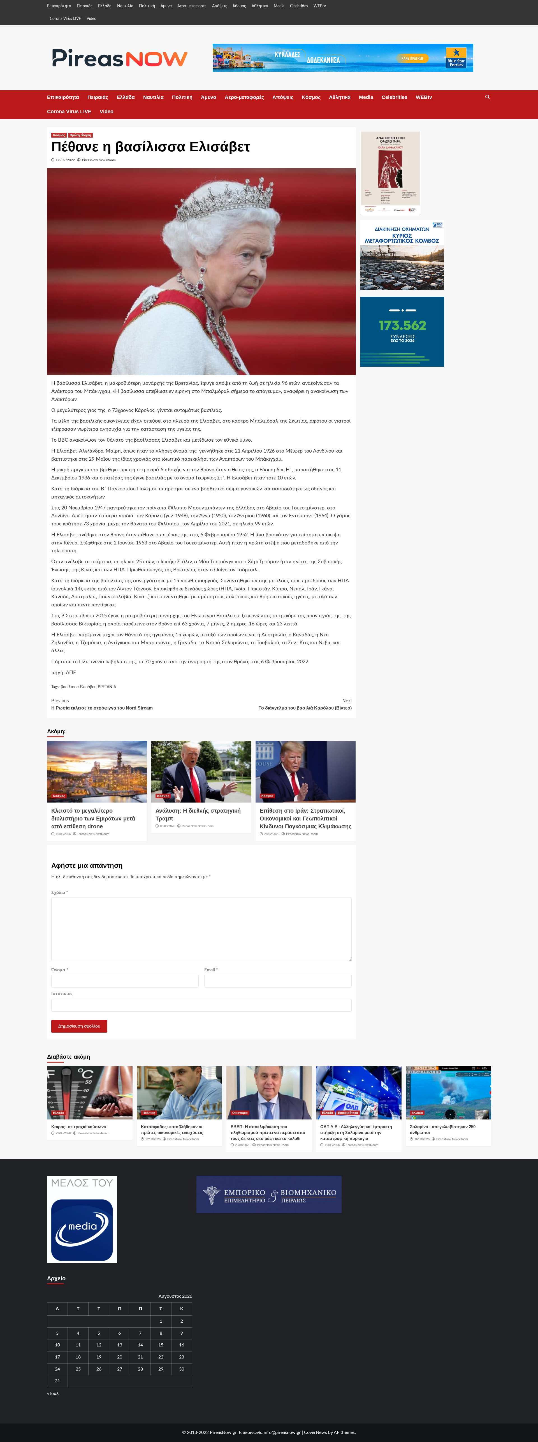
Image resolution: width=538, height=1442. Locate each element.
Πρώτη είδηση (80, 135)
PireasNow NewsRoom (99, 160)
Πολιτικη (149, 1112)
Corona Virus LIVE (65, 19)
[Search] (487, 97)
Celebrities (299, 6)
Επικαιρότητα (59, 6)
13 (119, 1345)
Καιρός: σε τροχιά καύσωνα (78, 1126)
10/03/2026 (63, 834)
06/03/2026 (167, 826)
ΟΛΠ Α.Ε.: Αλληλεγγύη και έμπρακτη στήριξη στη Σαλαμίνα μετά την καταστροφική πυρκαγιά (356, 1132)
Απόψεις (219, 6)
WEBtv (320, 6)
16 (181, 1345)
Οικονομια (240, 1112)
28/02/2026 (271, 834)
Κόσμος (239, 6)
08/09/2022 (65, 160)
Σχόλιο (59, 892)
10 (57, 1345)
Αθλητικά (260, 6)
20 (119, 1357)
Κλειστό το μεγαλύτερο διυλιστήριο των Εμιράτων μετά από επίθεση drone (93, 818)
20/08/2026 (242, 1145)
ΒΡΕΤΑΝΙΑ (107, 687)
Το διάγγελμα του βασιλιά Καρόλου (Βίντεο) (305, 704)
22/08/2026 (63, 1133)
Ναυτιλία (125, 6)
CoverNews (315, 1432)
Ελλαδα (58, 1112)
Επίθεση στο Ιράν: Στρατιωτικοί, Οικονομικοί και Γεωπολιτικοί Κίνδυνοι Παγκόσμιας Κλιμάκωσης (305, 818)
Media (279, 6)
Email (211, 970)
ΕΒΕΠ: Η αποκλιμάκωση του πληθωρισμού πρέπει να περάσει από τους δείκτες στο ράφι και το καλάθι (268, 1132)
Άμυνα (166, 6)
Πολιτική (147, 6)
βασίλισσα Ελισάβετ (78, 687)
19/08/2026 (332, 1145)
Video (91, 19)
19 (98, 1357)
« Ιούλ (53, 1393)
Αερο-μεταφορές (192, 6)
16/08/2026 (422, 1139)
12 (98, 1345)
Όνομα (59, 970)
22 (160, 1357)
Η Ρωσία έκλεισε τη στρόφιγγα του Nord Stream (102, 704)
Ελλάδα (105, 6)
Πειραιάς (84, 6)
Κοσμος (59, 135)
